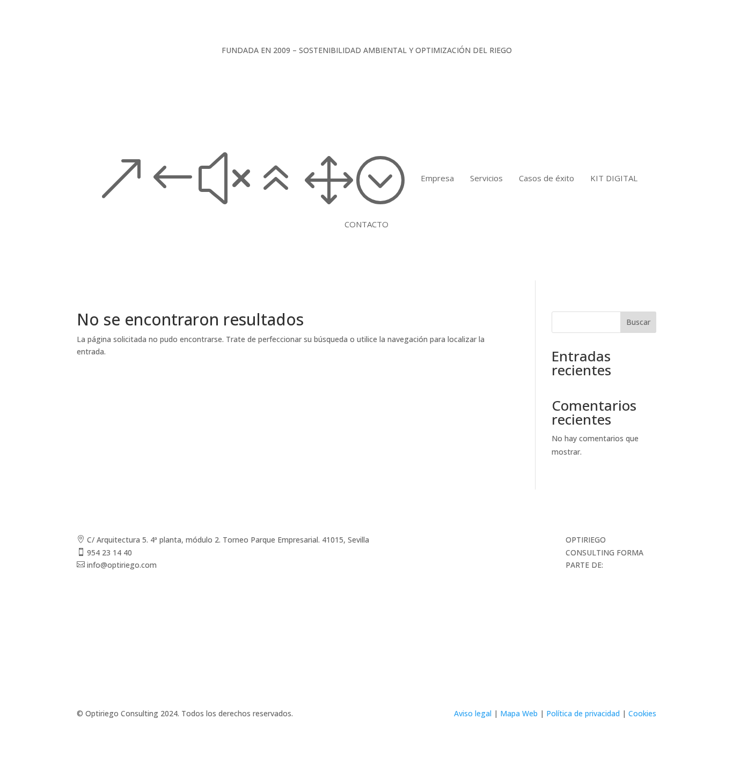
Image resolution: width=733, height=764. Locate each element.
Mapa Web (519, 713)
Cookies (642, 713)
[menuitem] (437, 178)
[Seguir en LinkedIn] (525, 542)
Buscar (638, 322)
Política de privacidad (583, 713)
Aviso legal (473, 713)
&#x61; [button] (250, 178)
